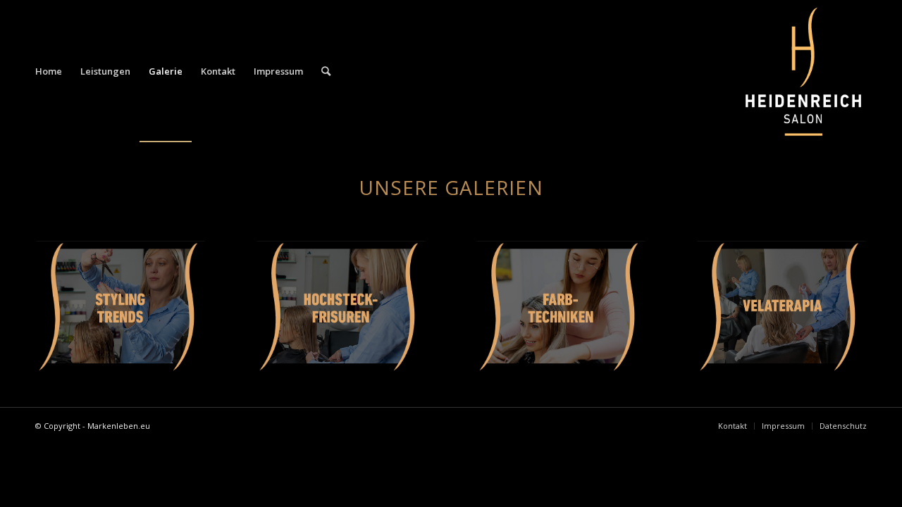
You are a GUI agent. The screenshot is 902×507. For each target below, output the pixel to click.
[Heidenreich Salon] (803, 71)
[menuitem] (48, 71)
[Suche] (326, 71)
